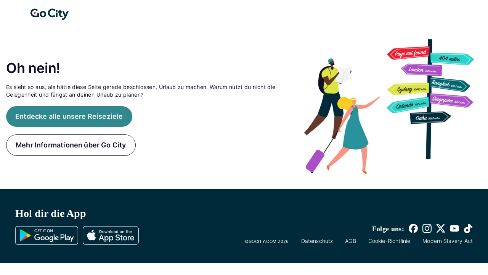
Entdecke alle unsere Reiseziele (69, 116)
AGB (350, 241)
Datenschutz (317, 241)
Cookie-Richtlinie (389, 241)
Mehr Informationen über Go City (71, 145)
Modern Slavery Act (447, 241)
